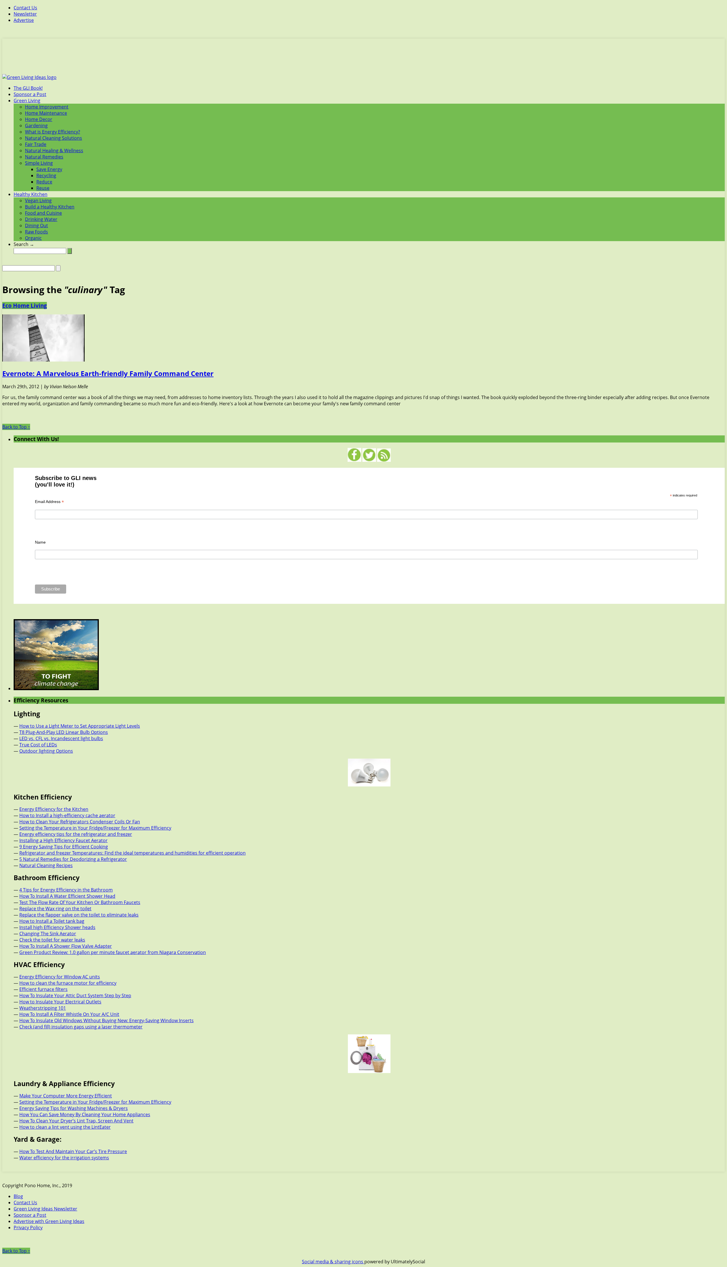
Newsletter (25, 14)
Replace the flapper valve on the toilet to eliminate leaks (79, 915)
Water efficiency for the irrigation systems (64, 1158)
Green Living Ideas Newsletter (45, 1209)
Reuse (42, 188)
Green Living (27, 100)
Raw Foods (36, 232)
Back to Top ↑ (16, 427)
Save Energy (49, 169)
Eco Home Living (24, 305)
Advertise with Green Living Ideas (49, 1221)
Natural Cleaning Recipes (46, 865)
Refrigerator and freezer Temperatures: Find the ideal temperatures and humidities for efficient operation (132, 853)
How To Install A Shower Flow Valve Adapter (65, 946)
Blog (18, 1196)
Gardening (36, 125)
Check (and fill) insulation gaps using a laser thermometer (81, 1027)
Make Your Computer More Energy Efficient (65, 1096)
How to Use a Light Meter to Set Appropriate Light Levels (79, 726)
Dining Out (36, 225)
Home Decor (38, 119)
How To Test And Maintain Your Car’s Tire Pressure (73, 1151)
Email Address (49, 501)
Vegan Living (38, 200)
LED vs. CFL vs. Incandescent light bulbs (61, 738)
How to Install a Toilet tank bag (51, 921)
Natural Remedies (44, 157)
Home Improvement (46, 107)
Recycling (46, 175)
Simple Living (39, 163)
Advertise (24, 20)
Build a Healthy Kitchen (49, 207)
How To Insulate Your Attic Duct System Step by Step (75, 995)
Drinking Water (41, 219)
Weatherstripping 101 (42, 1008)
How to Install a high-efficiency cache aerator (67, 815)
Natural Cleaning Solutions (53, 138)
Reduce (44, 182)
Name (40, 542)
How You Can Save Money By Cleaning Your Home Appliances (84, 1114)
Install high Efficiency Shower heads (57, 927)
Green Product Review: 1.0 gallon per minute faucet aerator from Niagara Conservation (112, 952)
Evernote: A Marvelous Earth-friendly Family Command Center (108, 373)
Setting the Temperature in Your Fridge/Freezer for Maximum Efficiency (95, 828)
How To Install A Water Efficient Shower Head (67, 896)
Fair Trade (35, 144)
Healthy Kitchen (30, 194)
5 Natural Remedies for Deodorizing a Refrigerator (73, 859)
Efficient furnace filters (43, 989)
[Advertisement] (363, 59)
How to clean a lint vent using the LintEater (65, 1127)
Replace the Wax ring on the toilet (55, 908)
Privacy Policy (28, 1227)
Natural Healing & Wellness (54, 150)
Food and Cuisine (43, 213)
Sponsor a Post (30, 94)
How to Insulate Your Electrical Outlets (60, 1002)
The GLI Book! (28, 88)
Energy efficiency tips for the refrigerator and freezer (75, 834)
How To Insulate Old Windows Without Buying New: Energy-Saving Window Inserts (106, 1020)
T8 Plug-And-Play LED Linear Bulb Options (63, 732)
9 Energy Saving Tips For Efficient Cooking (63, 847)
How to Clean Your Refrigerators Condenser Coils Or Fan (79, 822)
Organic (33, 238)
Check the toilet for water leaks (52, 940)
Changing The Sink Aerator (47, 933)
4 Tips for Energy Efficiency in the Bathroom (66, 890)
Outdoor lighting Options (46, 751)
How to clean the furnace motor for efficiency (67, 983)
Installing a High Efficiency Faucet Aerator (63, 840)
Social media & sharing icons (333, 1261)
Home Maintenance (46, 113)
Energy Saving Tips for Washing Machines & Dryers (73, 1108)
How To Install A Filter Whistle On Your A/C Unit (69, 1014)
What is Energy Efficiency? (52, 132)
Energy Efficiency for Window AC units (59, 977)
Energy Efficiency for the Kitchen (53, 809)
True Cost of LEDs (38, 745)
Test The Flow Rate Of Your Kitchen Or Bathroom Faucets (79, 902)
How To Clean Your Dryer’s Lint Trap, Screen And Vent (76, 1121)
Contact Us (25, 8)
